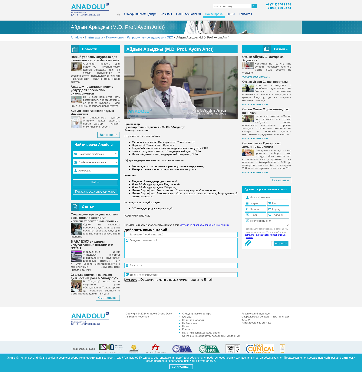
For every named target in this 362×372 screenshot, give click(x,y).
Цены (231, 14)
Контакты (245, 14)
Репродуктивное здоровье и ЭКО (150, 37)
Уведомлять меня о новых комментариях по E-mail (176, 279)
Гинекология (115, 37)
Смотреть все (107, 297)
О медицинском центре (140, 14)
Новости (89, 49)
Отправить (131, 279)
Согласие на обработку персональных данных (211, 335)
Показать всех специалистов (95, 191)
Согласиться (181, 366)
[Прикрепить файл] (248, 243)
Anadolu (76, 37)
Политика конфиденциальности (201, 332)
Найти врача (214, 14)
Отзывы (166, 14)
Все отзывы (280, 180)
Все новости (108, 134)
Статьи (88, 207)
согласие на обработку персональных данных (204, 225)
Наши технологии (188, 14)
